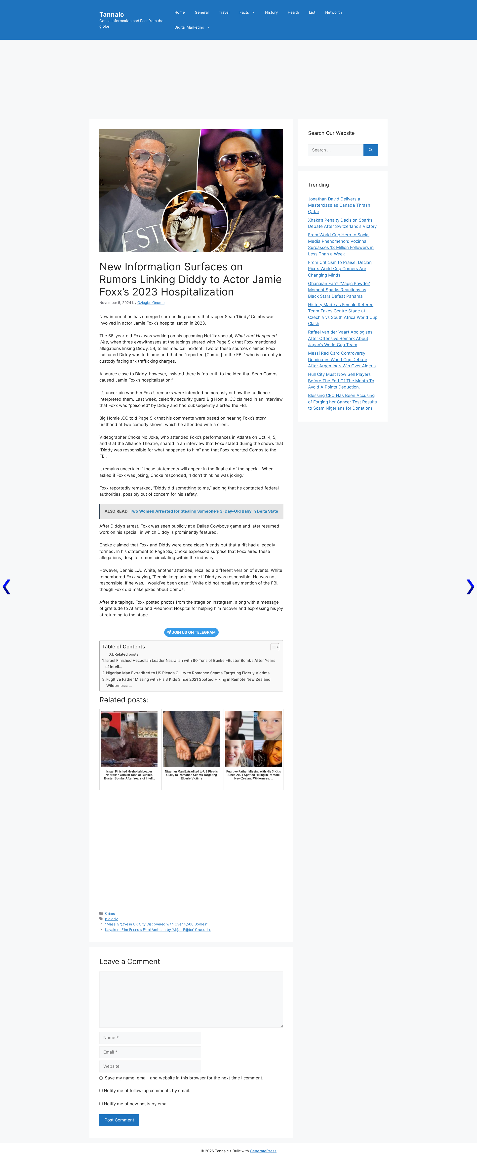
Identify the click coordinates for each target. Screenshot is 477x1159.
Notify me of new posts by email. (137, 1103)
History (271, 12)
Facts (244, 12)
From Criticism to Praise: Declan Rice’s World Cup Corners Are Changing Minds (340, 269)
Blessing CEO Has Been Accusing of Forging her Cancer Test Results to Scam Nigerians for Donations (342, 402)
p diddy (111, 919)
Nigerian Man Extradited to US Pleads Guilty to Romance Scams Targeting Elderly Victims (188, 673)
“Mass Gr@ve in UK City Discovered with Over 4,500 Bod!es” (156, 924)
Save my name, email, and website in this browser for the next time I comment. (184, 1077)
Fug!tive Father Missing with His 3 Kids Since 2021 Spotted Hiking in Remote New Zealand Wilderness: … (188, 682)
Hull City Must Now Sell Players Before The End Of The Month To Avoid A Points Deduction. (341, 380)
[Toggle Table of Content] (272, 647)
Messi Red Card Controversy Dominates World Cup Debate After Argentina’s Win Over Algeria (342, 359)
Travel (224, 12)
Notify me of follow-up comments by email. (147, 1090)
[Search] (370, 150)
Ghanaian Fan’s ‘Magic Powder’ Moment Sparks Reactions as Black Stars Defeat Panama (339, 290)
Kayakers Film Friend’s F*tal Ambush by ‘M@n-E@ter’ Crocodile (158, 929)
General (202, 12)
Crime (110, 913)
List (312, 12)
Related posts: (127, 654)
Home (179, 12)
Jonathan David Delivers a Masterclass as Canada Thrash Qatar (339, 205)
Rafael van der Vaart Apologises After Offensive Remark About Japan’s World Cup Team (340, 338)
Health (293, 12)
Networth (333, 12)
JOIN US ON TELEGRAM (194, 632)
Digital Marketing (189, 27)
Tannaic (111, 14)
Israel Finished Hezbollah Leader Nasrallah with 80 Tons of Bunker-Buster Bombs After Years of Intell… (190, 663)
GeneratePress (263, 1151)
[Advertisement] (238, 77)
